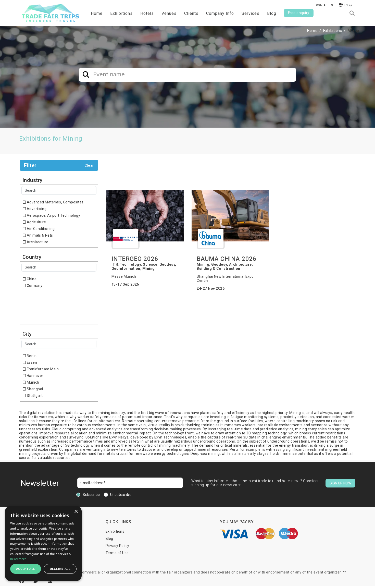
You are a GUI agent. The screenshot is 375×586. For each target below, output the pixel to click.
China (31, 279)
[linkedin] (50, 581)
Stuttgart (34, 396)
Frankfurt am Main (42, 369)
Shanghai (34, 389)
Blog (271, 13)
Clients (191, 13)
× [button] (76, 512)
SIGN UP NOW (340, 483)
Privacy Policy (117, 546)
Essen (31, 362)
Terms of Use (117, 553)
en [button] (346, 5)
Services (250, 13)
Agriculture (36, 222)
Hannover (34, 376)
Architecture (37, 242)
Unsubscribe (121, 495)
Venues (169, 13)
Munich (32, 382)
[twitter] (36, 581)
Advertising (36, 209)
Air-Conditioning (40, 229)
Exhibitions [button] (121, 13)
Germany (34, 286)
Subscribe (91, 495)
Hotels (147, 13)
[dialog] (43, 543)
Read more (18, 559)
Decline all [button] (60, 569)
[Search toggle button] (352, 13)
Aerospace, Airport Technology (53, 215)
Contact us (324, 5)
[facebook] (22, 581)
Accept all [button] (25, 569)
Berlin (31, 356)
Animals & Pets (39, 235)
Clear (89, 165)
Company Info (220, 13)
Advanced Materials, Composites (55, 202)
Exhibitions (332, 31)
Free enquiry (298, 13)
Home (97, 13)
